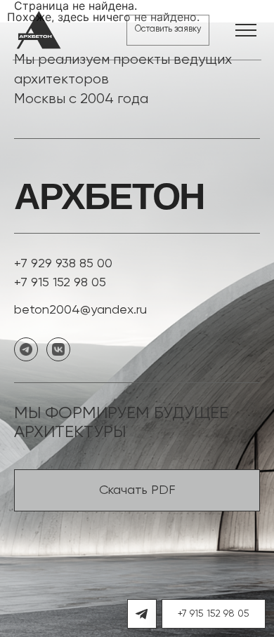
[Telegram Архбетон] (142, 614)
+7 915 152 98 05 (60, 282)
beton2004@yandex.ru (80, 310)
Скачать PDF (137, 490)
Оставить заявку (168, 29)
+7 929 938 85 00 (63, 263)
